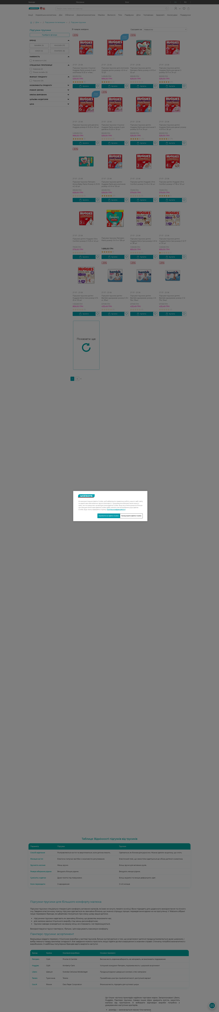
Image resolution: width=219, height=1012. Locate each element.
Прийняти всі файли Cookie (109, 516)
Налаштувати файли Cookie (131, 516)
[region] (110, 506)
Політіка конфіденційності (116, 509)
